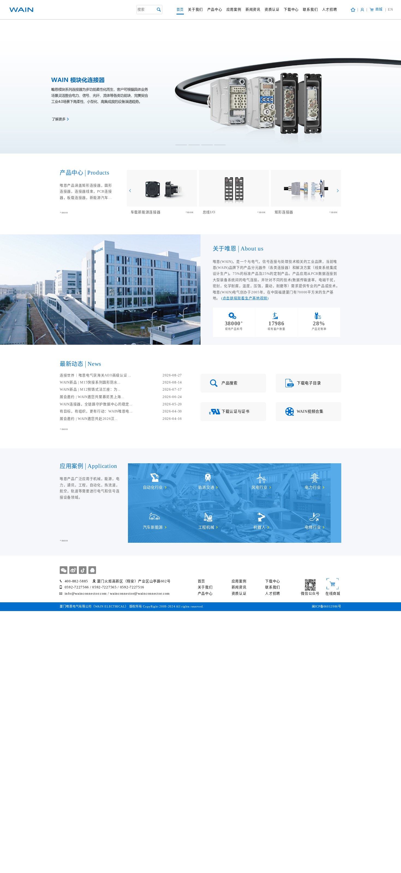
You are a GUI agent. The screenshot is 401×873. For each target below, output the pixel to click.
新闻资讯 (253, 9)
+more (64, 212)
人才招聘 (329, 9)
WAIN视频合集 (310, 411)
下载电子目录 (309, 383)
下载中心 (291, 9)
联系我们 (310, 9)
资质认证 (272, 9)
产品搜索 (230, 383)
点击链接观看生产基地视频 (245, 298)
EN (389, 9)
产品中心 (214, 9)
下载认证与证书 (236, 411)
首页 (180, 9)
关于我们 (195, 9)
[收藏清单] (353, 10)
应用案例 (233, 9)
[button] (181, 144)
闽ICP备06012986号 (326, 606)
